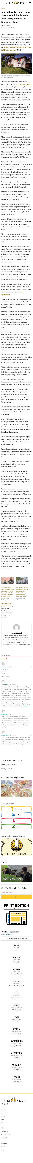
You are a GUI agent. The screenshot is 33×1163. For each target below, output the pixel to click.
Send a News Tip (5, 1135)
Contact (4, 1128)
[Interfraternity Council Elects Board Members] (8, 610)
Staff (2, 1113)
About (3, 1109)
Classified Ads (5, 1138)
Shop (2, 1150)
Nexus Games (7, 803)
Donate (3, 1147)
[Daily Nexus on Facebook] (2, 1104)
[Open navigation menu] (30, 2)
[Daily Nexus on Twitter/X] (5, 1104)
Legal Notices (5, 1123)
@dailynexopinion (8, 934)
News (3, 8)
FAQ (2, 1120)
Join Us (3, 1116)
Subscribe (16, 897)
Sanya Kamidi (7, 25)
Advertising (4, 1131)
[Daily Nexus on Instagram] (7, 1104)
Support (4, 1143)
